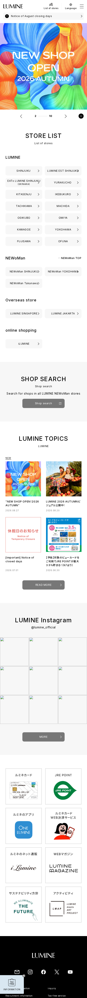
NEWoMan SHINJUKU (24, 271)
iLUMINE (24, 343)
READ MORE (43, 584)
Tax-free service (56, 995)
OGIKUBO (24, 217)
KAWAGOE (24, 229)
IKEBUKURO (63, 194)
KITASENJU (23, 194)
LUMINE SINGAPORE (24, 313)
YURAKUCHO (63, 182)
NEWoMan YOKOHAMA (63, 271)
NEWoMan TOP (71, 258)
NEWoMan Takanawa (24, 283)
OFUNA (63, 241)
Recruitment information (19, 995)
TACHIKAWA (24, 206)
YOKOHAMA (63, 229)
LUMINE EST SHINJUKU (63, 170)
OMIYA (63, 217)
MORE (43, 736)
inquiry (52, 988)
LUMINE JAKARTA (63, 313)
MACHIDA (63, 206)
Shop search (43, 403)
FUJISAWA (24, 241)
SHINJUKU (23, 170)
